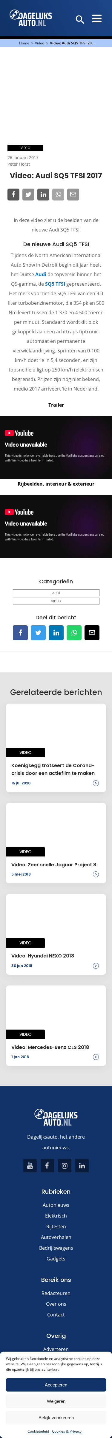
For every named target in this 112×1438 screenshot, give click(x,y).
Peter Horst (18, 164)
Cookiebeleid (38, 1431)
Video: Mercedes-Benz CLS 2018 (50, 1047)
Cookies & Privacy (67, 1431)
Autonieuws (56, 1205)
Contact (56, 1314)
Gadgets (56, 1258)
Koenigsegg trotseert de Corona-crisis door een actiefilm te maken (53, 769)
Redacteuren (56, 1293)
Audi (40, 274)
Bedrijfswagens (56, 1248)
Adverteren (56, 1349)
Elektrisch (56, 1215)
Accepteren (56, 1384)
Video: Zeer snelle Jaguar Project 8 (53, 864)
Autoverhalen (56, 1237)
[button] (80, 20)
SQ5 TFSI (55, 284)
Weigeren (56, 1401)
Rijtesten (56, 1226)
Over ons (56, 1304)
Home (24, 43)
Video (39, 43)
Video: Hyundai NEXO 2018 (42, 955)
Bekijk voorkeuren (56, 1417)
